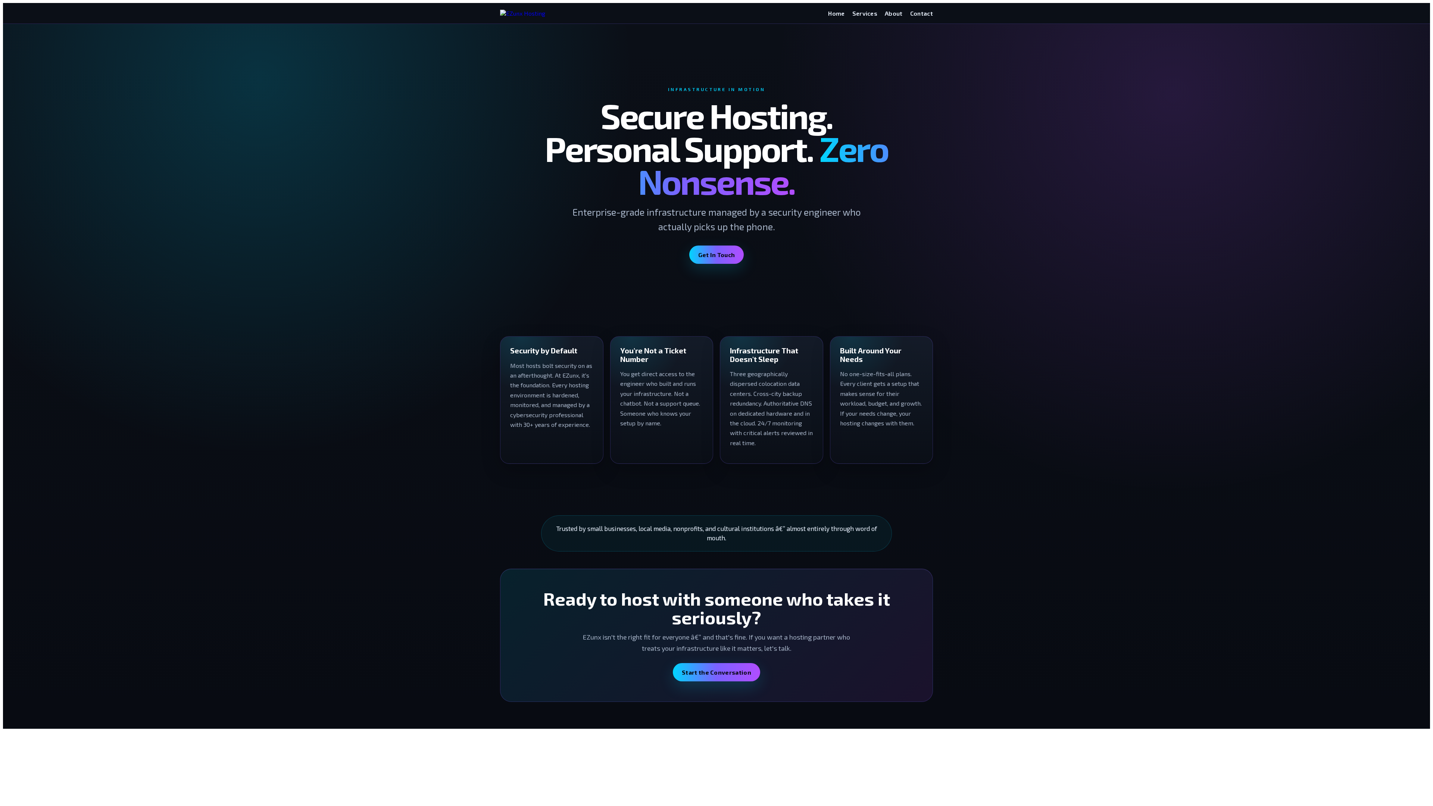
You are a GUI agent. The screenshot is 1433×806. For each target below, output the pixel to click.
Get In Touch (716, 254)
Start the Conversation (716, 672)
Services (865, 13)
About (894, 13)
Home (836, 13)
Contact (921, 13)
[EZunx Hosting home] (522, 13)
